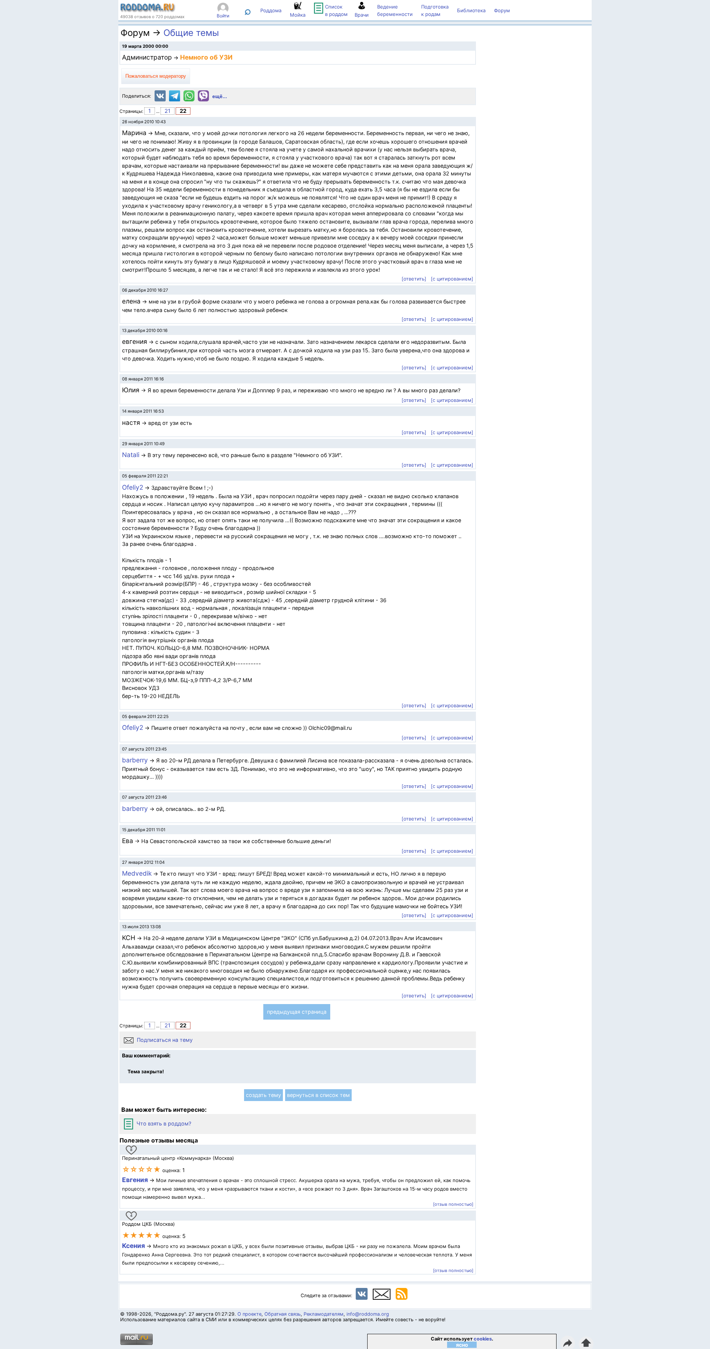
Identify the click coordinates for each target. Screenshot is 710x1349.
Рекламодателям (324, 1314)
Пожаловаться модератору (155, 76)
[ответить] (414, 279)
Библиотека (471, 10)
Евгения (135, 1180)
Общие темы (191, 32)
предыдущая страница (297, 1012)
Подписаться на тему (164, 1040)
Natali (130, 455)
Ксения (134, 1245)
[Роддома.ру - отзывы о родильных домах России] (148, 10)
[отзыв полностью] (453, 1204)
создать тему (263, 1095)
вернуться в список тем (318, 1095)
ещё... (219, 96)
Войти (223, 16)
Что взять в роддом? (163, 1123)
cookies (483, 1339)
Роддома (270, 10)
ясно (462, 1345)
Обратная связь (282, 1314)
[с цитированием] (452, 279)
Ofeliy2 (132, 487)
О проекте (249, 1314)
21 (167, 111)
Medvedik (137, 873)
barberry (135, 760)
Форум (502, 10)
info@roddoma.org (367, 1314)
